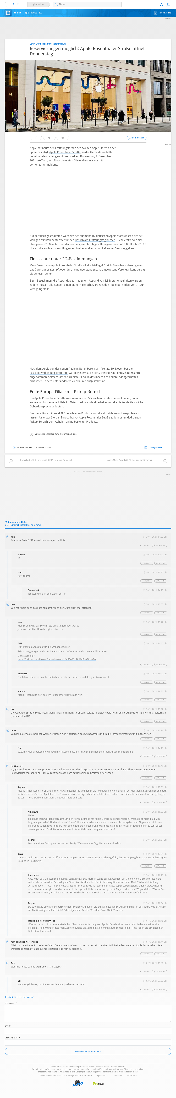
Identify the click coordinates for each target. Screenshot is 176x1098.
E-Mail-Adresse (12, 1037)
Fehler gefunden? (156, 448)
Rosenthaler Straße (93, 472)
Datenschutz (118, 1076)
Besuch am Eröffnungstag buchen (95, 240)
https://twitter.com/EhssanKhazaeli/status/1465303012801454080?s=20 (57, 659)
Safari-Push (131, 1076)
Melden (147, 545)
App (161, 4)
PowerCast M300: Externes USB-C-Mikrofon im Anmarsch (46, 460)
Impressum (101, 1076)
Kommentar (11, 1003)
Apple (77, 472)
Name (8, 1026)
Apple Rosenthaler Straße (64, 152)
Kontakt (168, 4)
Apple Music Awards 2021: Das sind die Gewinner (129, 460)
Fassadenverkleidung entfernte (49, 372)
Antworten (160, 545)
